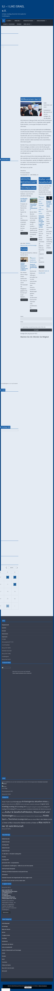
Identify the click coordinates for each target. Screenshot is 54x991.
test (7, 819)
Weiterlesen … (24, 233)
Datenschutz (5, 633)
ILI (3, 20)
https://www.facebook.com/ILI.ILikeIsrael (22, 673)
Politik (46, 815)
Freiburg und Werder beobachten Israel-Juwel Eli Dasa (15, 871)
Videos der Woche (32, 819)
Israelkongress (41, 20)
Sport (4, 819)
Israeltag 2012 (13, 807)
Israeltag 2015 (34, 806)
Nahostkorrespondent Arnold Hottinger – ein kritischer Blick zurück (41, 221)
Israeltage (4, 938)
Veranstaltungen (28, 20)
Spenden (19, 24)
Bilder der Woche (13, 804)
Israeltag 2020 (19, 809)
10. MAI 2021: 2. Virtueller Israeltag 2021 (11, 853)
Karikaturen (30, 809)
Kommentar (5, 874)
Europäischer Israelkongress (35, 804)
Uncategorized (22, 819)
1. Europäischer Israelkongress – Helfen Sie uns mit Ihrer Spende (17, 865)
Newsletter (18, 816)
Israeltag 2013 (22, 806)
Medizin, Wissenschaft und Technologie (11, 950)
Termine (4, 856)
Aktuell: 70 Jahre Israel (7, 801)
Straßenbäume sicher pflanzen (23, 200)
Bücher (18, 804)
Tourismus (12, 819)
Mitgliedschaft (5, 624)
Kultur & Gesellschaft (15, 812)
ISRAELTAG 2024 (5, 850)
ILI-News (8, 20)
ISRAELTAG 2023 (5, 847)
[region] (36, 63)
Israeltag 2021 (24, 809)
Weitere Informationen (43, 985)
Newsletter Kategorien (39, 816)
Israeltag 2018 (5, 809)
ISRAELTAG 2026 (5, 841)
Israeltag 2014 (29, 806)
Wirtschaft (18, 826)
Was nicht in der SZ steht (8, 968)
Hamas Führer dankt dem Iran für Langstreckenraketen (24, 266)
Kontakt (4, 630)
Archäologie (26, 801)
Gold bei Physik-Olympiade (8, 868)
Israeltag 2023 (5, 844)
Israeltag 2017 (46, 806)
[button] (11, 21)
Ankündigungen (17, 801)
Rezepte (4, 956)
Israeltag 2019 (13, 809)
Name (21, 316)
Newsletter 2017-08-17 (31, 816)
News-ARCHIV (27, 24)
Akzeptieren (28, 987)
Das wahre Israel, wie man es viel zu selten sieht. (13, 880)
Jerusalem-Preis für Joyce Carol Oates (49, 204)
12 (14, 584)
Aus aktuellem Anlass (40, 801)
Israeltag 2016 (40, 806)
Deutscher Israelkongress (24, 804)
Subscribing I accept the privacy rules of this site (33, 327)
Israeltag (17, 20)
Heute (11, 567)
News (14, 816)
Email (21, 321)
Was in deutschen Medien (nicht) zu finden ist (23, 823)
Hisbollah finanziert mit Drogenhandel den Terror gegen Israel (17, 877)
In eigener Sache (44, 804)
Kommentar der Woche (38, 809)
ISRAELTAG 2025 (5, 839)
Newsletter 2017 (23, 816)
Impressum (4, 636)
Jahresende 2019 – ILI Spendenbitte (10, 862)
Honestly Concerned (9, 24)
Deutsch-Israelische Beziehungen (33, 267)
